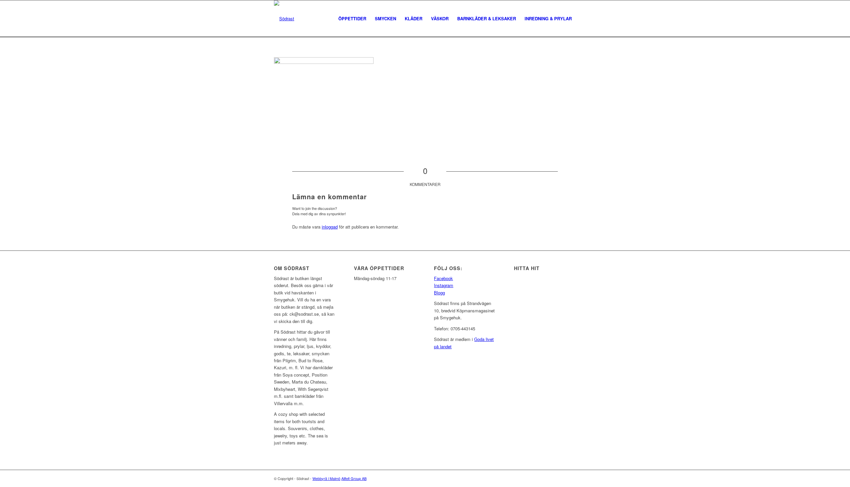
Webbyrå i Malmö (326, 478)
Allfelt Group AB (354, 478)
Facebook (443, 278)
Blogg (439, 292)
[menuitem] (352, 18)
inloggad (330, 227)
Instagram (443, 285)
